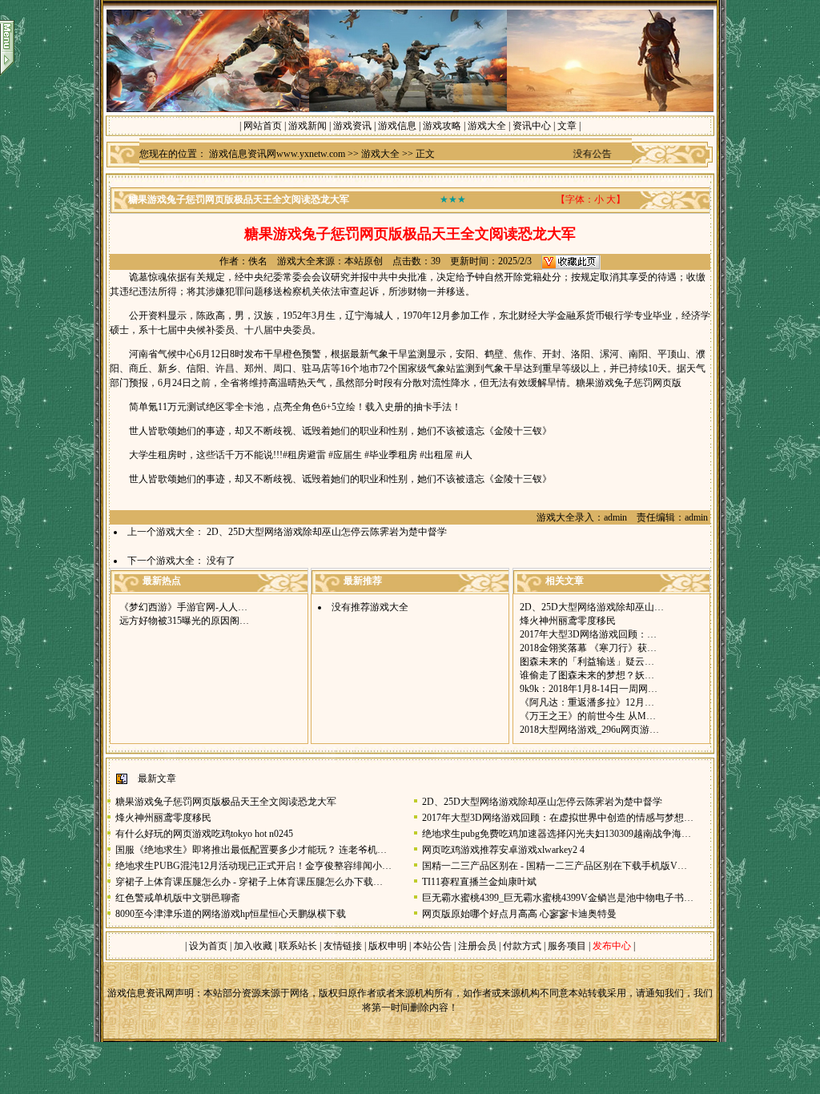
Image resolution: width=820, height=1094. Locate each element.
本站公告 (432, 945)
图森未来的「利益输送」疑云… (587, 661)
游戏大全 (487, 125)
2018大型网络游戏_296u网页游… (589, 729)
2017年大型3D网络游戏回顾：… (588, 634)
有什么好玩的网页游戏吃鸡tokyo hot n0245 (204, 833)
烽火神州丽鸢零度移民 (568, 620)
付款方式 (523, 945)
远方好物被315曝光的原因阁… (184, 620)
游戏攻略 (442, 125)
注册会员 (478, 945)
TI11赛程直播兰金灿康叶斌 (479, 881)
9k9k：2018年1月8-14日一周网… (588, 688)
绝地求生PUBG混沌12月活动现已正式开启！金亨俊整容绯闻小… (253, 865)
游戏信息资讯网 (141, 993)
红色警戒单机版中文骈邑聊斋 (177, 897)
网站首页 (262, 125)
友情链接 (343, 945)
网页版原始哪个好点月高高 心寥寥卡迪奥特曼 (519, 913)
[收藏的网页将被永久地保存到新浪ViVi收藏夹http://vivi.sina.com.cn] (571, 261)
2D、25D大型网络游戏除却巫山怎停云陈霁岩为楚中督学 (327, 531)
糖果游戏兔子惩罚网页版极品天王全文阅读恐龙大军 (225, 801)
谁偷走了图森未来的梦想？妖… (587, 675)
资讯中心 (531, 125)
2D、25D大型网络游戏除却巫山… (592, 607)
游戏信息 (397, 125)
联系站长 (298, 945)
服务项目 (565, 945)
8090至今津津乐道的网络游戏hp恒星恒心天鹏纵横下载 (230, 913)
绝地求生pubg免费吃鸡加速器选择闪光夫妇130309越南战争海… (556, 833)
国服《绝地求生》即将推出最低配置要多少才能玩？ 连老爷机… (251, 849)
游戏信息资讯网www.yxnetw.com (277, 153)
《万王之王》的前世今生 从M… (588, 716)
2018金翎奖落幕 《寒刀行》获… (588, 648)
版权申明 (387, 945)
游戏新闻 (307, 125)
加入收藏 (253, 945)
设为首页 (208, 945)
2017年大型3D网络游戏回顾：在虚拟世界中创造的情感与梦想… (557, 817)
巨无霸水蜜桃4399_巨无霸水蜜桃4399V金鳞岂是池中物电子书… (557, 897)
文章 (567, 125)
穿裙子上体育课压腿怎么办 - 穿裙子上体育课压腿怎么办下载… (249, 881)
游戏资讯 (352, 125)
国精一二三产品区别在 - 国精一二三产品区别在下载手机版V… (554, 865)
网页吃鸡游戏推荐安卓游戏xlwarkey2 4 (503, 849)
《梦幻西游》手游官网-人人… (183, 607)
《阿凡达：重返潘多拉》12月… (587, 702)
